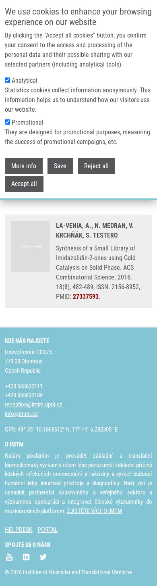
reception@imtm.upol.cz (33, 404)
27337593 (86, 296)
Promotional (27, 122)
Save (60, 166)
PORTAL (47, 530)
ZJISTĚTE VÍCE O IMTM (94, 511)
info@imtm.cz (21, 413)
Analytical (24, 80)
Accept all (24, 184)
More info (23, 166)
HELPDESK (19, 530)
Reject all (96, 166)
